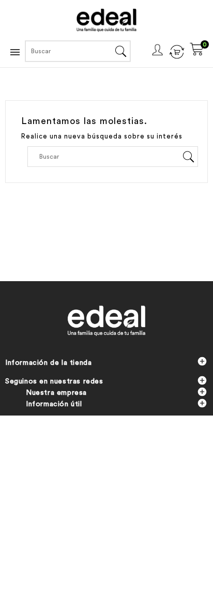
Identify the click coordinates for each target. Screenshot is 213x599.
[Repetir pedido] (177, 50)
